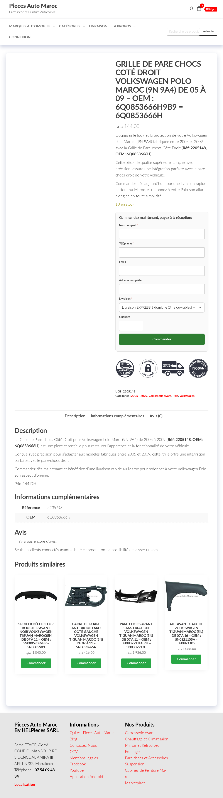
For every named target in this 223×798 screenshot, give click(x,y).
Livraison (98, 26)
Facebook (78, 764)
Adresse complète (130, 280)
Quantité (124, 317)
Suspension (134, 764)
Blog (73, 739)
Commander (36, 663)
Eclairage (132, 752)
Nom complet (128, 225)
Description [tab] (75, 416)
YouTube (77, 771)
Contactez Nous (83, 746)
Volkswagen (186, 396)
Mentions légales (84, 758)
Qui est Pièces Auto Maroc (92, 733)
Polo (175, 396)
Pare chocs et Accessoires (146, 758)
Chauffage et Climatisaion (146, 739)
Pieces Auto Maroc (33, 6)
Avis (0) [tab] (156, 416)
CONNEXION (19, 37)
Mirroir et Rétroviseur (143, 746)
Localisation (24, 785)
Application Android (86, 777)
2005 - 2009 (139, 396)
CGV (74, 752)
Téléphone (126, 243)
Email (122, 262)
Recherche (208, 31)
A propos (122, 26)
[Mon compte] (191, 9)
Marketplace (135, 783)
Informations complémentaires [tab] (117, 416)
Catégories (69, 26)
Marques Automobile (29, 26)
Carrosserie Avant (160, 396)
